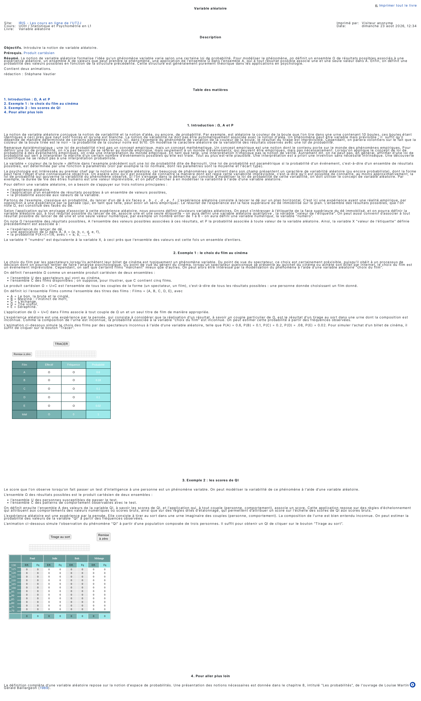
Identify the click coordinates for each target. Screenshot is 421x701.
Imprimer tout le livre (398, 5)
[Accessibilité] (412, 685)
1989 (44, 688)
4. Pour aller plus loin (23, 112)
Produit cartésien (39, 53)
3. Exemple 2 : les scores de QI (32, 108)
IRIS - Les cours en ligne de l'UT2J (50, 23)
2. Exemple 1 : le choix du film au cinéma (41, 104)
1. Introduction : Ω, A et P (27, 99)
